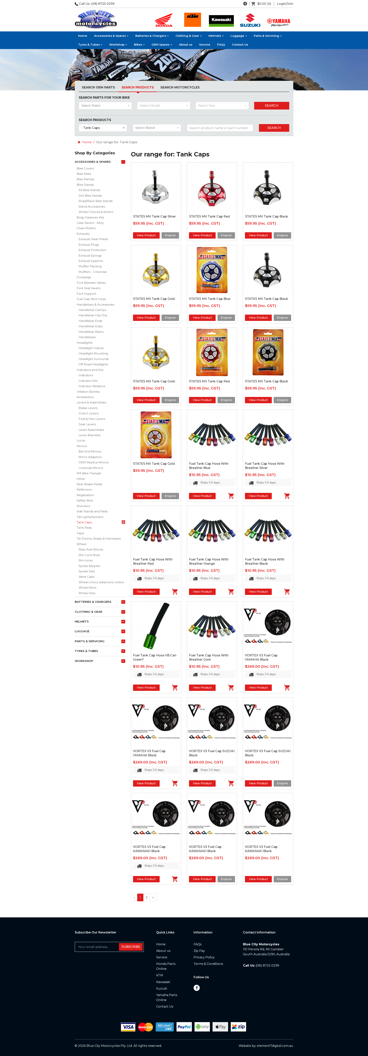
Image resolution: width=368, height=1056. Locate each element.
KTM (159, 975)
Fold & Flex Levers (92, 419)
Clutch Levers (89, 413)
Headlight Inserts (91, 348)
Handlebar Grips (90, 326)
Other (81, 479)
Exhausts (83, 234)
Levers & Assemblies (91, 402)
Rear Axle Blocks (91, 549)
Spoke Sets (87, 571)
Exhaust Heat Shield (93, 239)
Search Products (138, 87)
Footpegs (84, 277)
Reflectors (84, 489)
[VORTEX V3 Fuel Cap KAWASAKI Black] (156, 818)
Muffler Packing (90, 266)
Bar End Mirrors (90, 451)
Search (271, 105)
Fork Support (86, 293)
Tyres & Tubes (89, 44)
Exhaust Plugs (89, 244)
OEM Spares (161, 44)
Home (82, 36)
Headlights (84, 342)
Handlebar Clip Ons (93, 315)
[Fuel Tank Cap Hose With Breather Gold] (212, 626)
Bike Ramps (85, 179)
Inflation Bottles (88, 391)
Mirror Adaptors (90, 457)
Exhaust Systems (91, 261)
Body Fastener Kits (90, 217)
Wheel (81, 544)
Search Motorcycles (180, 87)
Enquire (170, 235)
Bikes (138, 44)
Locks (81, 440)
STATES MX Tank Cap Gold (154, 299)
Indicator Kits (88, 381)
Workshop (117, 44)
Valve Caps (86, 576)
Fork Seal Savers (88, 288)
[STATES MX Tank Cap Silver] (156, 187)
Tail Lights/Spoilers (90, 517)
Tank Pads (84, 527)
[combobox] (105, 106)
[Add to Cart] (226, 496)
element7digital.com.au (275, 1046)
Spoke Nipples (89, 566)
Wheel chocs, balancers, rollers (101, 582)
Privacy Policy (204, 957)
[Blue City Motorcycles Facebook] (245, 4)
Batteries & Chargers (151, 36)
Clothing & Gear (188, 36)
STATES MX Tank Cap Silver (154, 216)
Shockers (83, 506)
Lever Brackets (89, 435)
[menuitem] (262, 4)
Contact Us (240, 44)
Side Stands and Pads (92, 511)
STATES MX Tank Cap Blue (209, 299)
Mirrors (82, 446)
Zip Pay (199, 951)
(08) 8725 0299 (102, 4)
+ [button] (123, 602)
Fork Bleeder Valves (91, 283)
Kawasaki (163, 982)
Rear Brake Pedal (89, 484)
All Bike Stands (89, 190)
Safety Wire (85, 500)
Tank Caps (84, 522)
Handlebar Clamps (92, 310)
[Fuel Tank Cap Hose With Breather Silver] (268, 435)
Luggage (238, 36)
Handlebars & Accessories (95, 304)
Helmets (215, 36)
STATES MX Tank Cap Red (209, 216)
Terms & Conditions (208, 964)
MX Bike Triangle (89, 473)
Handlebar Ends (90, 321)
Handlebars (87, 337)
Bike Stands (85, 184)
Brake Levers (88, 408)
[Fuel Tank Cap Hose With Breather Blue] (212, 435)
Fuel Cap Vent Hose (91, 299)
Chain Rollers (86, 228)
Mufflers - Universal (93, 272)
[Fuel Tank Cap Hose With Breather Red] (156, 530)
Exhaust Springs (90, 255)
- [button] (123, 162)
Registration (85, 495)
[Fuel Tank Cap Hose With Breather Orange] (212, 530)
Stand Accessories (92, 206)
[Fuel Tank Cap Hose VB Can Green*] (156, 626)
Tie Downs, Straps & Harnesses (99, 538)
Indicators (86, 375)
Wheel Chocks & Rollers (96, 212)
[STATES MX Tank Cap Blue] (212, 270)
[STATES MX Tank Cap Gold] (156, 270)
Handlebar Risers (91, 332)
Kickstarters (85, 397)
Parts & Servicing (267, 36)
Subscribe (131, 947)
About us (185, 44)
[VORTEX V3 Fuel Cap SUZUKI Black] (212, 722)
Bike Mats (84, 174)
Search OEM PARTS (98, 87)
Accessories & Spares (110, 36)
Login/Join (285, 4)
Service (204, 44)
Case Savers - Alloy (90, 223)
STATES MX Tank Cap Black (266, 216)
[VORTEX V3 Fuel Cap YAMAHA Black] (268, 626)
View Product (146, 235)
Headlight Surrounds (94, 359)
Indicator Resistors (92, 386)
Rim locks (86, 560)
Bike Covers (85, 168)
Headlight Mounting (93, 353)
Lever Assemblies (91, 430)
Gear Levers (87, 424)
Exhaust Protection (92, 250)
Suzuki (161, 988)
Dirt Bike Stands (90, 195)
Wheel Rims (87, 587)
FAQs (221, 44)
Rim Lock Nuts (89, 555)
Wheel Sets (87, 593)
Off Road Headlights (93, 364)
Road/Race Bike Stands (96, 201)
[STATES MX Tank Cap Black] (268, 187)
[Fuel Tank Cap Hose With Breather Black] (268, 530)
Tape (80, 533)
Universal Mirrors (91, 468)
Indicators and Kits (90, 370)
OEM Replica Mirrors (93, 462)
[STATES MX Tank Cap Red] (212, 187)
